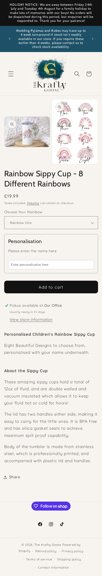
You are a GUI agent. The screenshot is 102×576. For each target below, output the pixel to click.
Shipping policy (69, 559)
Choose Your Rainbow (23, 212)
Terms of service (39, 559)
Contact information (53, 567)
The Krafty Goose (47, 544)
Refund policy (46, 551)
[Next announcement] (92, 38)
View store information (31, 319)
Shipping (33, 203)
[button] (11, 74)
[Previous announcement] (9, 38)
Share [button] (14, 477)
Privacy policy (72, 551)
